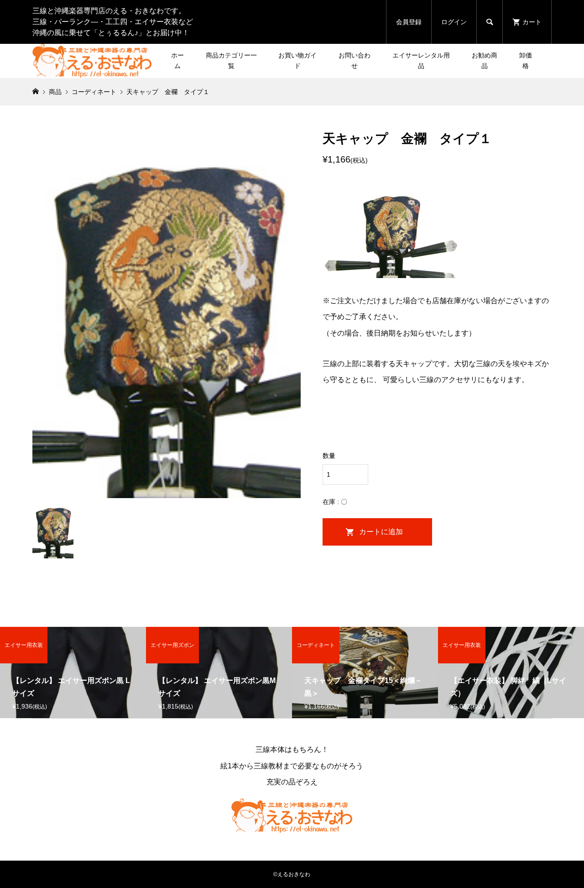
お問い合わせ (354, 61)
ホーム (177, 61)
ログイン (454, 22)
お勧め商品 (484, 61)
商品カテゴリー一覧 (231, 61)
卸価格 (525, 61)
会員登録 (409, 22)
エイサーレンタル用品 (421, 61)
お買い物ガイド (297, 61)
